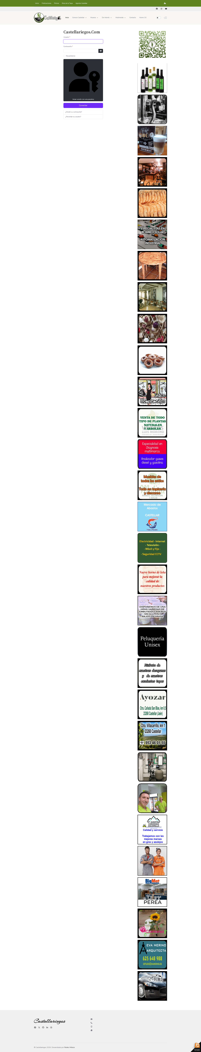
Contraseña (68, 46)
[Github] (43, 1027)
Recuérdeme (70, 56)
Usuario (66, 37)
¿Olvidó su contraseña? (73, 112)
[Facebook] (157, 9)
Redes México (69, 1047)
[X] (39, 1027)
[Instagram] (161, 9)
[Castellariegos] (47, 18)
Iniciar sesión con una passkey (83, 99)
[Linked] (47, 1027)
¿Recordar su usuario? (73, 117)
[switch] (158, 17)
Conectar (83, 105)
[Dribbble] (51, 1027)
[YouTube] (166, 9)
